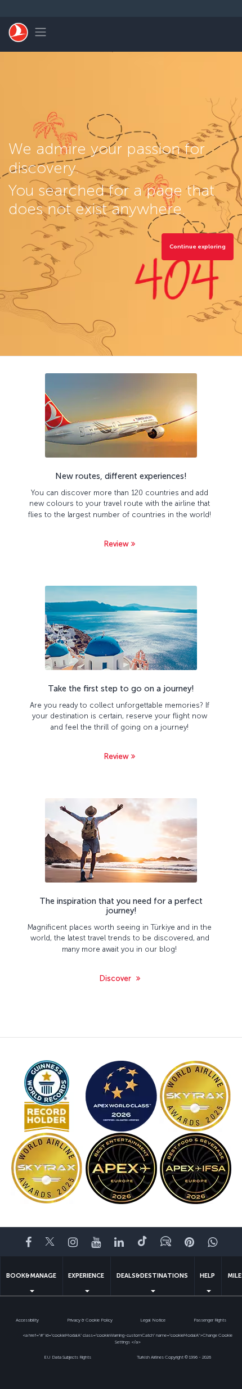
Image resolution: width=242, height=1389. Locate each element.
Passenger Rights (210, 1320)
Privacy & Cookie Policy (90, 1320)
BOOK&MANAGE (31, 1275)
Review (116, 544)
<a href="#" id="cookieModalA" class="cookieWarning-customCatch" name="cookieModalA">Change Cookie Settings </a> (127, 1338)
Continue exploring (197, 246)
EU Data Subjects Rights (67, 1357)
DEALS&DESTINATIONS (152, 1275)
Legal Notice (152, 1320)
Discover (116, 978)
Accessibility (27, 1320)
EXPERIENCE (86, 1275)
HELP (207, 1275)
